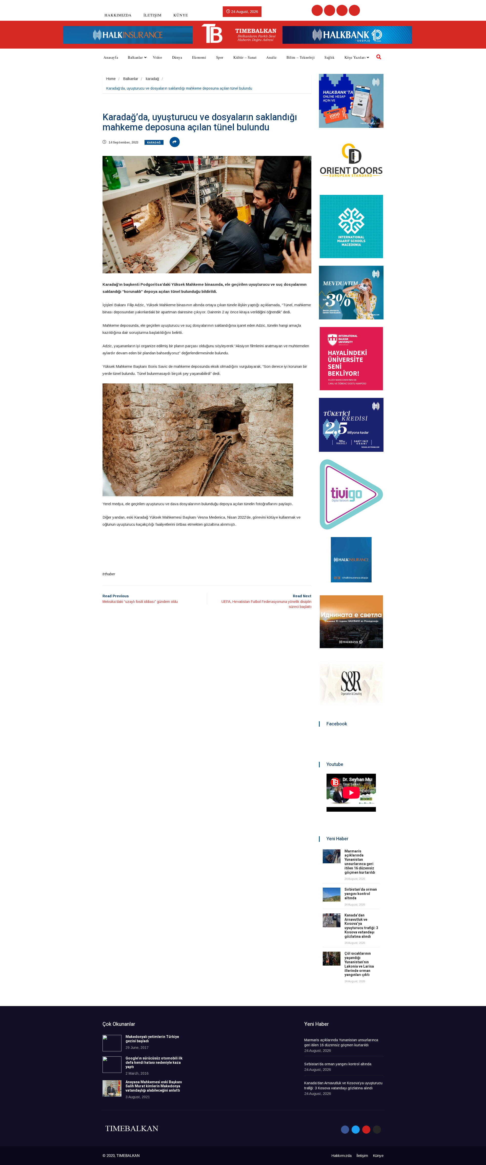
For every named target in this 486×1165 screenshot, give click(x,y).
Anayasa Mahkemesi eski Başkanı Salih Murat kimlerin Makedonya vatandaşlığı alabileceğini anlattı (154, 1086)
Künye (180, 14)
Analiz (271, 57)
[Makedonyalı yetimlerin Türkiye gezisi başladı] (112, 1043)
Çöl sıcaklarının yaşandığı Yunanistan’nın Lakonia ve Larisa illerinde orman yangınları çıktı (359, 964)
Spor (220, 57)
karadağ (152, 79)
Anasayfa (111, 57)
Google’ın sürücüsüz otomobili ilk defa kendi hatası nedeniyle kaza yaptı (154, 1063)
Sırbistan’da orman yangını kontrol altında (361, 894)
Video (157, 57)
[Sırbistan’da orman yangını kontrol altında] (331, 895)
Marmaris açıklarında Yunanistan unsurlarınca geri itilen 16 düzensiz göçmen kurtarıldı (360, 862)
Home (111, 79)
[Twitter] (329, 10)
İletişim (152, 14)
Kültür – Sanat (244, 57)
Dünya (177, 57)
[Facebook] (317, 10)
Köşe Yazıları (355, 57)
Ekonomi (199, 57)
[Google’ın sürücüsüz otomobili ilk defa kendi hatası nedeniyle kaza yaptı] (112, 1064)
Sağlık (330, 57)
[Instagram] (354, 10)
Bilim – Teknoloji (301, 57)
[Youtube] (342, 10)
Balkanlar (135, 57)
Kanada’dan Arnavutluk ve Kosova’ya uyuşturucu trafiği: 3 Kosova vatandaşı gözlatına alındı (361, 926)
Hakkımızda (118, 14)
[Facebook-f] (345, 1130)
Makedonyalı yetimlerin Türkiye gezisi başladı (152, 1039)
